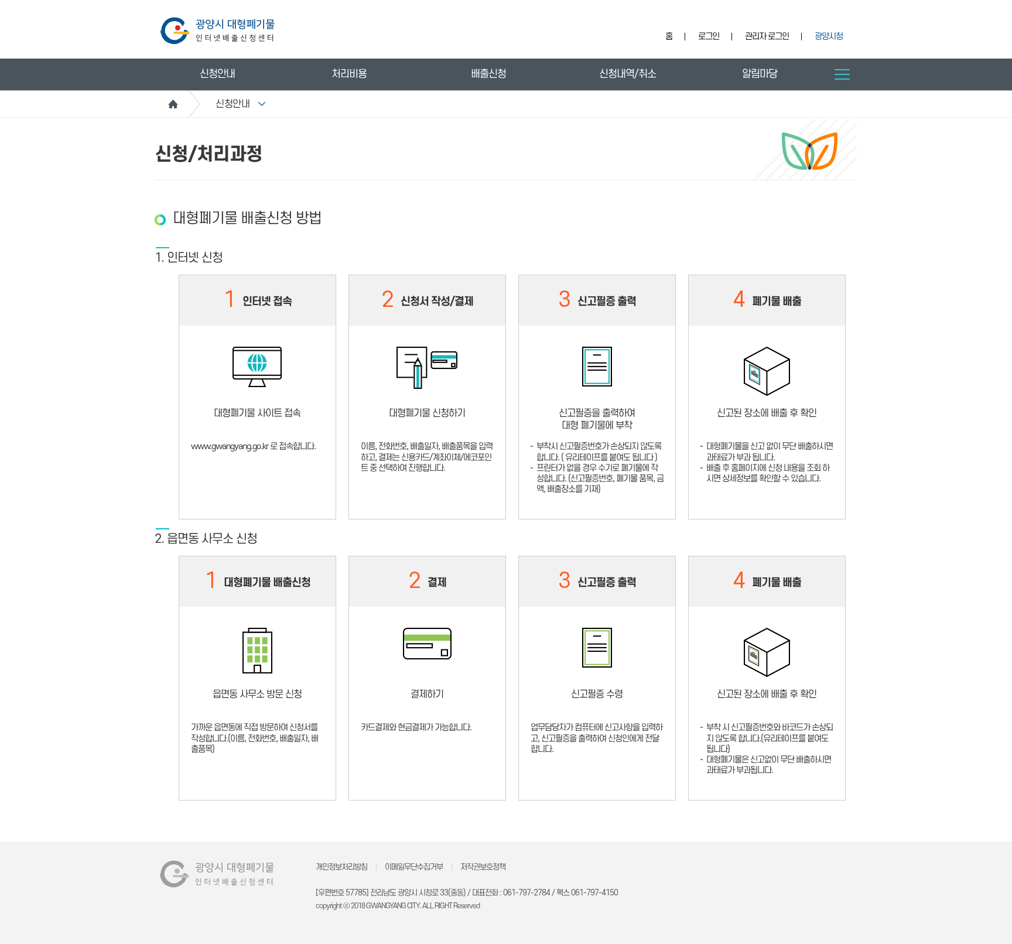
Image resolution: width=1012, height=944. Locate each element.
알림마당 (759, 74)
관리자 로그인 (767, 37)
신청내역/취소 (627, 74)
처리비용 (349, 74)
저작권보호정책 (482, 867)
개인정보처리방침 (341, 867)
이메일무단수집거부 (414, 867)
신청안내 (217, 74)
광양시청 (829, 37)
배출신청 (488, 74)
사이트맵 (842, 74)
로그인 (708, 37)
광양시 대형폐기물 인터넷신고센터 (217, 31)
